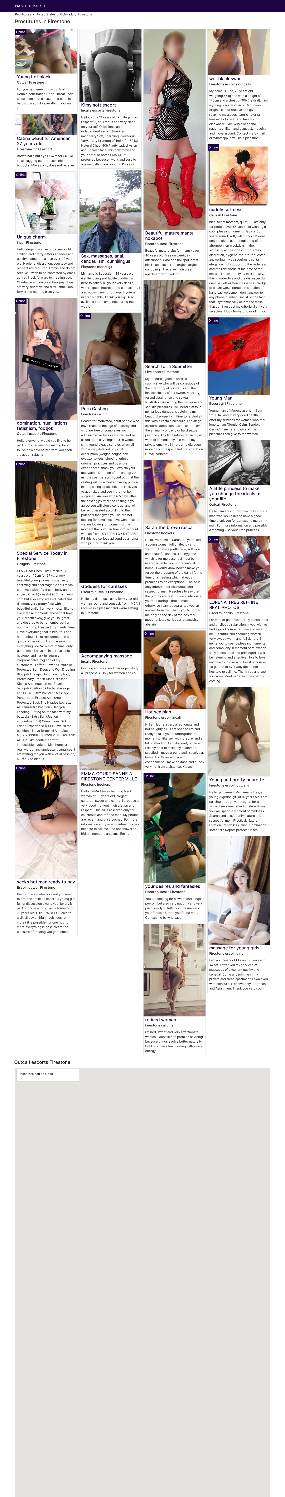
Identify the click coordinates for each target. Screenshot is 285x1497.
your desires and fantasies (172, 886)
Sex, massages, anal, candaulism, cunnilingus (105, 258)
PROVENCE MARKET (30, 6)
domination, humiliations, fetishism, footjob (43, 425)
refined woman (160, 1019)
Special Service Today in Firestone (42, 556)
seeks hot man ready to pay (46, 881)
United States (46, 14)
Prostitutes (23, 14)
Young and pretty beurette (236, 779)
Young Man (220, 398)
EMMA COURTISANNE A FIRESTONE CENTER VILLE (109, 776)
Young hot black (34, 76)
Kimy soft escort (98, 105)
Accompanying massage (106, 655)
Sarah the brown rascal (169, 527)
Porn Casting (94, 408)
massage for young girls (234, 947)
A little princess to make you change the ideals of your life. (235, 493)
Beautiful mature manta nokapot (169, 235)
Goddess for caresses (104, 586)
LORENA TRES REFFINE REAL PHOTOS (233, 605)
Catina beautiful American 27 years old (44, 141)
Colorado (67, 14)
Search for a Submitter (168, 366)
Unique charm (31, 237)
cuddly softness (225, 209)
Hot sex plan (158, 711)
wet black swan (225, 78)
